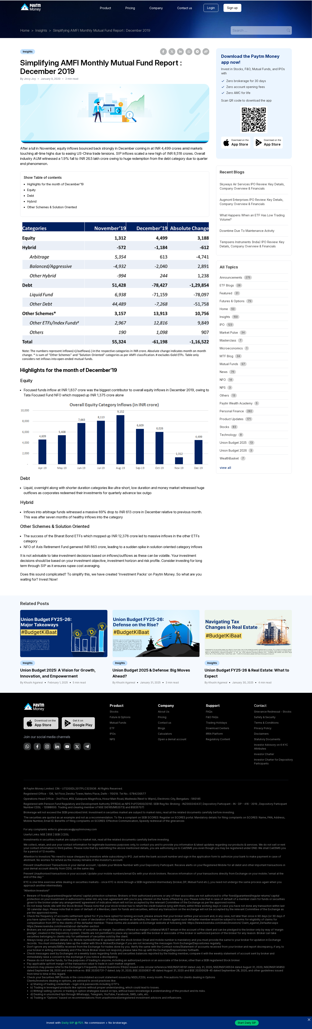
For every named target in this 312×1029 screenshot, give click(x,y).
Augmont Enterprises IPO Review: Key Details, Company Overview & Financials (251, 202)
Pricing (130, 8)
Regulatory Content (218, 739)
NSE (42, 834)
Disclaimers (261, 733)
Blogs (161, 728)
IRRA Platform (214, 733)
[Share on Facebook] (163, 51)
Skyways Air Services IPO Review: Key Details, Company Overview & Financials (252, 186)
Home (25, 30)
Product (105, 8)
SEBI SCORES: (150, 817)
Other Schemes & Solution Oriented (52, 207)
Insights (41, 30)
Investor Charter (264, 754)
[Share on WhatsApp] (189, 51)
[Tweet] (172, 51)
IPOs (113, 733)
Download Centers (217, 728)
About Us (163, 711)
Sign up (232, 8)
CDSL (65, 834)
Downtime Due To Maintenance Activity (247, 230)
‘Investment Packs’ (132, 574)
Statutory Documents (267, 739)
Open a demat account (172, 739)
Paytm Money (163, 574)
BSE (50, 834)
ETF (112, 728)
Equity (31, 190)
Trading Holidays (216, 722)
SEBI (57, 834)
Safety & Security (264, 717)
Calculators (165, 733)
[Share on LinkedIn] (180, 51)
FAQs (209, 711)
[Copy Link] (205, 51)
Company (156, 8)
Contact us (184, 8)
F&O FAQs (212, 717)
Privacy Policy (262, 728)
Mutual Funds (118, 722)
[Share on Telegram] (197, 51)
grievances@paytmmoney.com (77, 829)
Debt (30, 195)
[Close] (309, 1019)
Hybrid (32, 201)
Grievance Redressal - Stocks (272, 711)
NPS (112, 739)
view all (225, 467)
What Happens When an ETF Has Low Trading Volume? (252, 217)
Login (211, 8)
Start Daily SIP (247, 1022)
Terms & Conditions (266, 722)
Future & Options (120, 717)
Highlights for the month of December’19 (55, 184)
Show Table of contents (43, 177)
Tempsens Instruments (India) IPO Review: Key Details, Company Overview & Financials (252, 244)
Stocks (114, 711)
